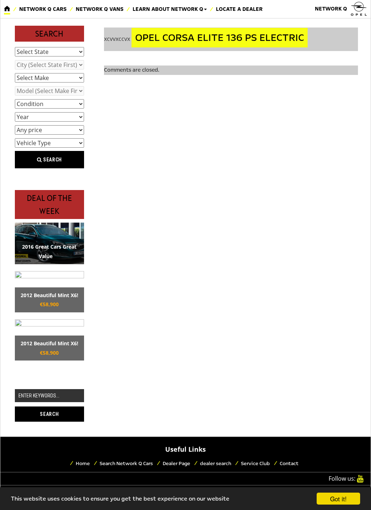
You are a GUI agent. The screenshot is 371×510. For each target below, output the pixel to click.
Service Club (255, 463)
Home (83, 463)
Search (52, 160)
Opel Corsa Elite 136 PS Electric (219, 38)
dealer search (215, 463)
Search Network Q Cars (126, 463)
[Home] (7, 9)
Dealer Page (176, 463)
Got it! (338, 498)
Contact (289, 463)
